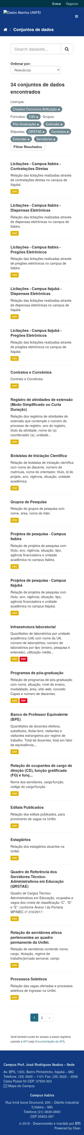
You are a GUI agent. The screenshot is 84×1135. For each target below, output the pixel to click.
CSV (14, 191)
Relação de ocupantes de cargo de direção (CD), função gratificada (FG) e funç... (41, 770)
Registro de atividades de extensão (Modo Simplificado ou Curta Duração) (41, 404)
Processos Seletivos (28, 979)
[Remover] (59, 109)
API (25, 1041)
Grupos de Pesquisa (28, 501)
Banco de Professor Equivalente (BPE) (39, 717)
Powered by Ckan (67, 1128)
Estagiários (20, 839)
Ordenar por (20, 63)
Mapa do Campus (21, 1085)
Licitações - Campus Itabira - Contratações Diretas (35, 166)
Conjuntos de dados (33, 29)
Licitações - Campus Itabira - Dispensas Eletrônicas (35, 207)
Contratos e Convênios (31, 372)
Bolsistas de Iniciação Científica (38, 455)
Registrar (72, 3)
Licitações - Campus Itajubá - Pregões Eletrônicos (36, 333)
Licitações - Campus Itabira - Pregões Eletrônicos (35, 249)
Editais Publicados (27, 807)
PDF (23, 659)
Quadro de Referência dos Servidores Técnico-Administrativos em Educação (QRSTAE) (37, 879)
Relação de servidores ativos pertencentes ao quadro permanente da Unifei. (36, 937)
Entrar (56, 3)
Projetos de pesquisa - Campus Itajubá (38, 583)
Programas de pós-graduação (36, 672)
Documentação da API (49, 1041)
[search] (67, 48)
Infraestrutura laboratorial (33, 626)
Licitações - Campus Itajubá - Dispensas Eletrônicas (36, 291)
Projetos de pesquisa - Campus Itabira (38, 536)
